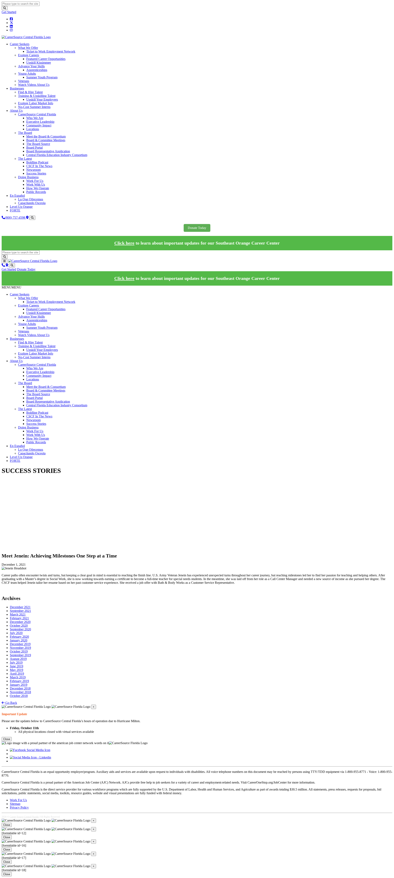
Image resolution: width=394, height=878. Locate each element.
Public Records (36, 192)
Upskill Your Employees (42, 99)
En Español (17, 195)
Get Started (9, 12)
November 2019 (20, 647)
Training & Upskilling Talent (36, 96)
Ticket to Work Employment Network (50, 51)
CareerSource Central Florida (37, 114)
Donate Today (197, 228)
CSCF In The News (39, 166)
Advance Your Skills (31, 66)
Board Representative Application (48, 151)
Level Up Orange (21, 206)
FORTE (15, 210)
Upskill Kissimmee (38, 62)
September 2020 (20, 629)
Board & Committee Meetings (45, 140)
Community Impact (38, 125)
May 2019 (16, 670)
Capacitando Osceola (32, 203)
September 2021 (20, 611)
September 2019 (20, 655)
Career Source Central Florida (24, 816)
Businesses (17, 88)
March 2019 (18, 677)
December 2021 (20, 607)
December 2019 (20, 644)
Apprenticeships (36, 70)
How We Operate (37, 188)
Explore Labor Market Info (35, 103)
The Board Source (38, 144)
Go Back (11, 702)
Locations (32, 129)
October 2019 (19, 651)
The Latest (25, 158)
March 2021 (18, 614)
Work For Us (34, 181)
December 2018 (20, 688)
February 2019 (19, 681)
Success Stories (36, 173)
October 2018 (19, 696)
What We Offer (28, 47)
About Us (16, 110)
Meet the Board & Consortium (46, 136)
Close (6, 739)
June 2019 (16, 666)
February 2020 (19, 636)
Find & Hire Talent (30, 92)
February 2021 (19, 618)
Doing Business (28, 177)
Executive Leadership (40, 121)
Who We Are (34, 118)
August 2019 (18, 659)
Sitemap (15, 804)
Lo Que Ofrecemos (30, 199)
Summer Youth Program (41, 77)
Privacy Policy (19, 807)
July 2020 (16, 633)
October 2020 (19, 625)
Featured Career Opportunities (45, 59)
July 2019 (16, 662)
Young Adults (27, 73)
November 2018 (20, 692)
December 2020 (20, 622)
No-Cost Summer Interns (34, 107)
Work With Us (35, 184)
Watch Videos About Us (33, 84)
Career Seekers (19, 44)
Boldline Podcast (37, 162)
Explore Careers (28, 55)
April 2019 (17, 673)
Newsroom (33, 169)
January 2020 (18, 640)
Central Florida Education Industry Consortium (56, 155)
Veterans (23, 81)
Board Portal (34, 147)
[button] (11, 287)
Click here (124, 243)
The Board (25, 132)
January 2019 (18, 684)
